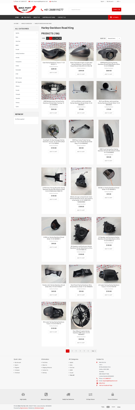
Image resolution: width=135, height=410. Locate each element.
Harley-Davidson (26, 23)
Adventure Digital (39, 408)
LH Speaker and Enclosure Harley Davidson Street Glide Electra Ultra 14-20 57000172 (109, 239)
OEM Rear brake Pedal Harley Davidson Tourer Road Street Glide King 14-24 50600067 (81, 141)
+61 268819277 (23, 1)
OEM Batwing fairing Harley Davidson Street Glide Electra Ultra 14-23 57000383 (109, 64)
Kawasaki (18, 70)
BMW (17, 45)
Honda (17, 57)
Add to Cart (53, 72)
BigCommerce (24, 408)
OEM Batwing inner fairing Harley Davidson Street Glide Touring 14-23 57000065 (53, 103)
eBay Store (54, 1)
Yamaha (18, 98)
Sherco (17, 86)
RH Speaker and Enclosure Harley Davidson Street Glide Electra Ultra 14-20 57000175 (81, 248)
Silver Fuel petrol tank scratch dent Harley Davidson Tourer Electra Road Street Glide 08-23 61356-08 (81, 64)
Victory (17, 102)
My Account (110, 1)
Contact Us (62, 17)
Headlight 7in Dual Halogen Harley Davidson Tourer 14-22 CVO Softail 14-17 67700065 (54, 141)
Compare (17, 370)
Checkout (17, 372)
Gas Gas (18, 41)
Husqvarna (18, 61)
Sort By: (103, 38)
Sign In (16, 365)
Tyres (17, 106)
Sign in (102, 1)
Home (17, 17)
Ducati (17, 49)
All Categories (22, 29)
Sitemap (44, 372)
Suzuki (17, 90)
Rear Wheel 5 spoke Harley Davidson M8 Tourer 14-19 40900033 (81, 332)
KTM (17, 74)
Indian (17, 65)
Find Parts (27, 17)
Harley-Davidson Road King (43, 23)
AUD (118, 1)
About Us (37, 17)
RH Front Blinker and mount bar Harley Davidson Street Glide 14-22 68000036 (109, 103)
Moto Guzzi (19, 78)
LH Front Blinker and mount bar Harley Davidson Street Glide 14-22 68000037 (81, 103)
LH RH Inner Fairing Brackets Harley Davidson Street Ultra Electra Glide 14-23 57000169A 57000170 (54, 189)
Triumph (18, 94)
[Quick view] (53, 47)
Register (17, 367)
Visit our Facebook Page (105, 385)
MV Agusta (19, 82)
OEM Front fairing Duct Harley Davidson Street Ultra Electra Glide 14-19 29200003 (109, 150)
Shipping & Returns (49, 17)
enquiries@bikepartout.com (41, 1)
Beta (17, 37)
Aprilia (17, 33)
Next (93, 351)
